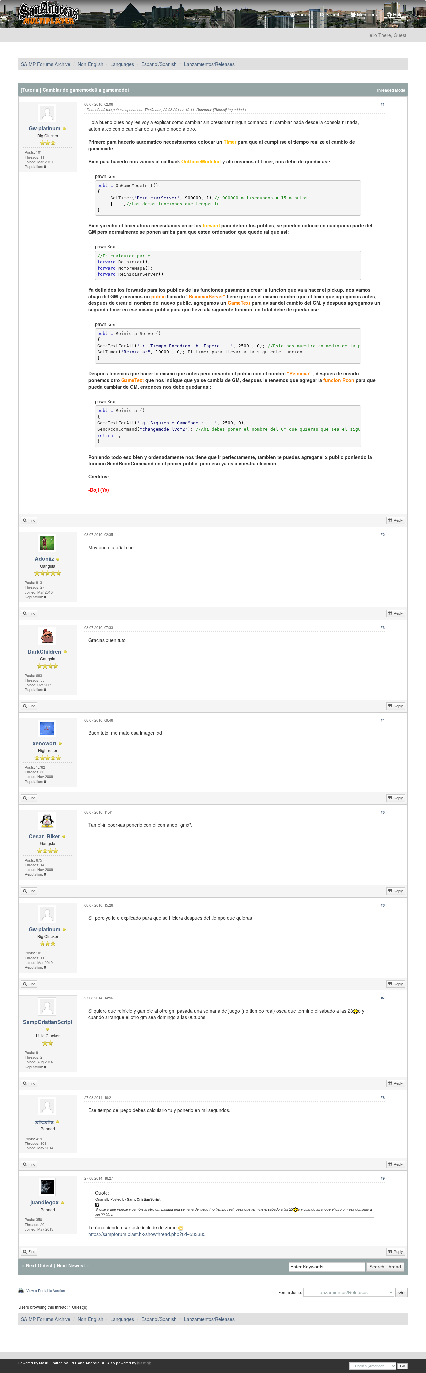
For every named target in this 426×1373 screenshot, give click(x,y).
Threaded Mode (390, 90)
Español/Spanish (159, 64)
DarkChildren (44, 651)
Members (366, 14)
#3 (383, 627)
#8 (383, 1097)
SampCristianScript (47, 1022)
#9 (383, 1178)
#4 (383, 720)
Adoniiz (44, 558)
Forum (302, 14)
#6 (383, 905)
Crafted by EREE (63, 1363)
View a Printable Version (45, 1290)
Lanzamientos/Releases (209, 64)
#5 (383, 812)
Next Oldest (39, 1265)
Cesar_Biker (44, 836)
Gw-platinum (44, 128)
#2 (383, 534)
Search (332, 14)
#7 (383, 997)
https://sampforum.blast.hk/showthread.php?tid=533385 (147, 1234)
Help (397, 14)
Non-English (90, 64)
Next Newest (71, 1265)
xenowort (44, 743)
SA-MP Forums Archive (45, 64)
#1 (383, 104)
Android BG (96, 1363)
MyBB (43, 1363)
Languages (122, 64)
